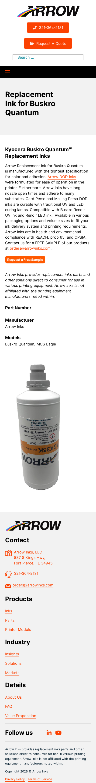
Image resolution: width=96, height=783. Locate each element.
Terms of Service (40, 779)
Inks (8, 611)
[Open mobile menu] (7, 72)
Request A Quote (51, 43)
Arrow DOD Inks (62, 176)
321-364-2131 (51, 27)
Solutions (13, 663)
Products (18, 599)
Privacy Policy (15, 779)
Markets (12, 672)
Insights (12, 654)
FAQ (8, 706)
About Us (13, 697)
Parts (9, 620)
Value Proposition (20, 715)
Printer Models (18, 629)
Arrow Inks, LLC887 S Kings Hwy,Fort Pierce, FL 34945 (33, 557)
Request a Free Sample (25, 260)
